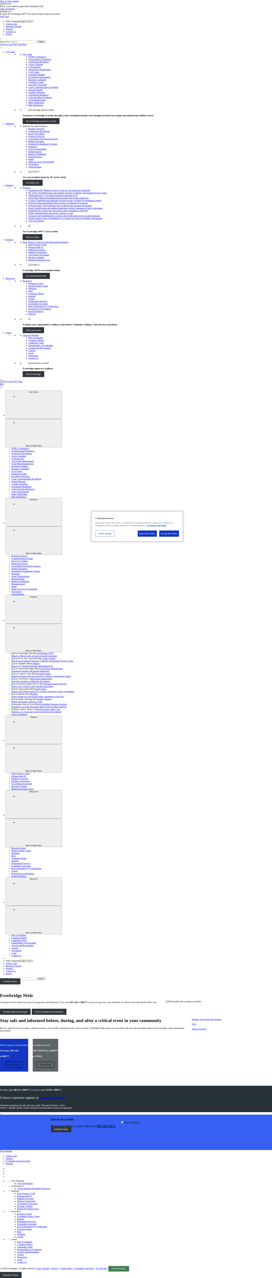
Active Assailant (35, 64)
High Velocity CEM (37, 245)
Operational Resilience (38, 95)
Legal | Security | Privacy (47, 1268)
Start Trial (4, 16)
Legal (30, 353)
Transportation (34, 167)
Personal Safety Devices (38, 685)
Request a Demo (10, 1275)
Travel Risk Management (39, 69)
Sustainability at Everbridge (40, 345)
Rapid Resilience (35, 311)
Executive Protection (37, 85)
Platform (9, 239)
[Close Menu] (1, 386)
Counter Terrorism (36, 92)
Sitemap (9, 1163)
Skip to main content (9, 1)
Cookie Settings (118, 1269)
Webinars (32, 288)
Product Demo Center (38, 286)
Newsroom (33, 355)
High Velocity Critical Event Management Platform (45, 242)
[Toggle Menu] (1, 47)
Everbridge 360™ (34, 654)
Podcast (31, 314)
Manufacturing (35, 151)
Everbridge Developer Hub (18, 1161)
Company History (36, 340)
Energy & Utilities (36, 134)
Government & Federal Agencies (43, 139)
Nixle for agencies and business (49, 1012)
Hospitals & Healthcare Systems (42, 144)
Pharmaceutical (35, 157)
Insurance (32, 146)
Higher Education (36, 141)
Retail (31, 159)
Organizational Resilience (39, 59)
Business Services (36, 129)
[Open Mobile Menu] (1, 379)
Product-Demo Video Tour (36, 710)
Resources (10, 278)
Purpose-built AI (35, 247)
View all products (36, 221)
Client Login (11, 24)
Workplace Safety (36, 82)
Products (9, 185)
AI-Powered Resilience (38, 62)
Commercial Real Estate (39, 131)
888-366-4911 (106, 1126)
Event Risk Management (39, 77)
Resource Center (35, 283)
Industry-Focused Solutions (35, 126)
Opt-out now (45, 1064)
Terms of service (199, 1029)
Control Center (41, 674)
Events (31, 299)
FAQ (194, 1024)
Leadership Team (36, 343)
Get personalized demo (36, 276)
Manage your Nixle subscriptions (206, 1019)
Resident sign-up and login (15, 1012)
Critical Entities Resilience (40, 97)
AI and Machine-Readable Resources (33, 1188)
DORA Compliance (37, 57)
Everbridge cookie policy (157, 525)
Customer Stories (36, 293)
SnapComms (42, 690)
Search (9, 34)
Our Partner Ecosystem (38, 255)
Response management (31, 680)
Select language (13, 21)
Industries (10, 123)
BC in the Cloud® (42, 659)
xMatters (32, 664)
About (8, 333)
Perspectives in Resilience (39, 309)
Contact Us (11, 31)
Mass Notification (36, 102)
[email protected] (52, 1097)
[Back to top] (1, 1114)
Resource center (18, 848)
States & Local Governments (41, 162)
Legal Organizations (37, 149)
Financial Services (36, 136)
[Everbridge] (6, 1151)
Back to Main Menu (34, 446)
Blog (30, 291)
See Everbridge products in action (41, 121)
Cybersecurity (34, 67)
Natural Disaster (35, 90)
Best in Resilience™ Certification (43, 306)
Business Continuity (37, 80)
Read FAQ (14, 1064)
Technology (33, 164)
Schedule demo (10, 981)
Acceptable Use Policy (84, 1268)
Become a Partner (14, 26)
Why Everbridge (35, 338)
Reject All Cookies (147, 533)
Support (9, 29)
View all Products (25, 1183)
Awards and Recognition (39, 348)
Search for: (5, 41)
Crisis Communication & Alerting (43, 87)
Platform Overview (36, 250)
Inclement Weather (36, 74)
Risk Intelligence (35, 105)
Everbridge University (38, 304)
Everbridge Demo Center (28, 1216)
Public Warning (31, 700)
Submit (41, 42)
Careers (31, 350)
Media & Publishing (37, 154)
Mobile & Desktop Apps (39, 260)
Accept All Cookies (169, 533)
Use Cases (10, 52)
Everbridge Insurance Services (39, 705)
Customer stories (24, 1229)
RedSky (37, 695)
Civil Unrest (33, 72)
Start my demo (32, 237)
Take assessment (7, 9)
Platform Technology (37, 252)
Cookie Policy (66, 1268)
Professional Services (37, 301)
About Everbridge (31, 335)
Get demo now (32, 183)
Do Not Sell (101, 1268)
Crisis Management (37, 100)
